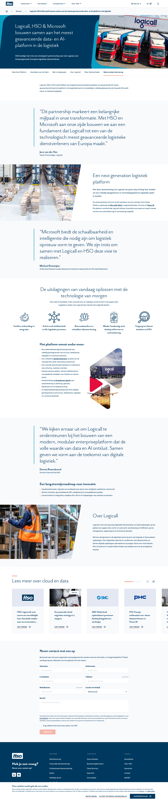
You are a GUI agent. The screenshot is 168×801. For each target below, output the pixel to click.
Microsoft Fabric (116, 205)
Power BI (150, 205)
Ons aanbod (91, 778)
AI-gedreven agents (62, 380)
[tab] (19, 72)
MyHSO (127, 778)
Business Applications (95, 764)
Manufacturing (55, 759)
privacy (142, 791)
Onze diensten (92, 759)
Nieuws (18, 11)
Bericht (42, 698)
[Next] (153, 581)
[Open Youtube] (19, 775)
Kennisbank (128, 759)
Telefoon (107, 677)
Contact (127, 773)
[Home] (9, 4)
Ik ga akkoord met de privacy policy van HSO (60, 726)
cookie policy (151, 791)
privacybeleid (44, 718)
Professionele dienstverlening (60, 768)
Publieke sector (55, 778)
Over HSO (128, 764)
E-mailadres (44, 677)
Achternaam (90, 666)
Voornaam (44, 666)
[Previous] (147, 581)
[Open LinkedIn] (14, 775)
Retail (51, 773)
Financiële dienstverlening (59, 764)
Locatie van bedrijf (93, 687)
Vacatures (128, 768)
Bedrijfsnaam (61, 687)
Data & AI (90, 773)
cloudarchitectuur (60, 359)
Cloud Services (92, 768)
